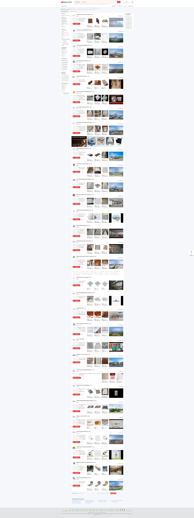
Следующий (113, 493)
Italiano (97, 510)
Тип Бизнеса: (75, 33)
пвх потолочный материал (98, 273)
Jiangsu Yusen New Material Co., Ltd (83, 225)
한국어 (105, 510)
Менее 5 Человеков (65, 77)
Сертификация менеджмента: (77, 331)
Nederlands (111, 510)
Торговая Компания (64, 31)
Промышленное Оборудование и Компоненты (64, 21)
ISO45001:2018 (64, 52)
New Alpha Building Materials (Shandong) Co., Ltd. (85, 292)
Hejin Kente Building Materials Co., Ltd (83, 431)
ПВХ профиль (101, 271)
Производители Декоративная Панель (132, 27)
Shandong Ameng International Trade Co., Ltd (84, 240)
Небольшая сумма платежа (65, 45)
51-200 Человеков (65, 76)
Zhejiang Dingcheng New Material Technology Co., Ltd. (86, 256)
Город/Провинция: (76, 20)
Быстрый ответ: (75, 19)
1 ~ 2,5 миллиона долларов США (64, 69)
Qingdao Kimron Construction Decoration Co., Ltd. (85, 446)
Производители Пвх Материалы (131, 22)
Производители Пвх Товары (76, 501)
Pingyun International (80, 339)
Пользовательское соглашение (80, 509)
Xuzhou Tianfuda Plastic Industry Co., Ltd (83, 323)
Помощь (120, 6)
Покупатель (113, 6)
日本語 (80, 510)
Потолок (87, 271)
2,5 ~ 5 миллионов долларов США (64, 66)
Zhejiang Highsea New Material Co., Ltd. (83, 148)
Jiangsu (63, 88)
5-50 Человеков (65, 74)
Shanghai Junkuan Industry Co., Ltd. (82, 416)
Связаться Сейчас (77, 24)
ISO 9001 (63, 53)
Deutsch (90, 510)
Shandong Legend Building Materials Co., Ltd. (84, 210)
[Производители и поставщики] (66, 2)
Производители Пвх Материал (89, 501)
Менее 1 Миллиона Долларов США (65, 60)
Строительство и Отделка (65, 15)
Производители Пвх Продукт (89, 500)
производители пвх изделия (94, 4)
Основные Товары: (76, 18)
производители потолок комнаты (84, 4)
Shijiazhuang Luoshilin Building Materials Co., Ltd (85, 91)
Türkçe (120, 510)
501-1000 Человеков (65, 80)
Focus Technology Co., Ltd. (96, 512)
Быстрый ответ (64, 41)
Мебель (63, 26)
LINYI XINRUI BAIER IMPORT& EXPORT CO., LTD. (85, 179)
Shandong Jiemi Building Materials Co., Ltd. (84, 29)
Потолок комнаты (76, 271)
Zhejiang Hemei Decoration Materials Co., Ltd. (84, 14)
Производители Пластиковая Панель (132, 25)
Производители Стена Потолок (131, 16)
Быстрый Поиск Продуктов (110, 509)
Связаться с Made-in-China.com (100, 509)
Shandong (63, 86)
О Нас (70, 509)
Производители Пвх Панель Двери (77, 500)
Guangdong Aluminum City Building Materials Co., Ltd (86, 462)
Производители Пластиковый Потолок (132, 18)
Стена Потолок (106, 273)
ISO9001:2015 (64, 49)
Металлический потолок (114, 271)
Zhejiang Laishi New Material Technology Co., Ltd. (85, 122)
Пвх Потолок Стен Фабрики (102, 501)
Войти (132, 2)
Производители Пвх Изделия (102, 500)
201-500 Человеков (65, 78)
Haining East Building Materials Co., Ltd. (83, 477)
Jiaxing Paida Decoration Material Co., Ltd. (84, 385)
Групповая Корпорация (65, 35)
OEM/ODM (64, 40)
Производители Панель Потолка (131, 23)
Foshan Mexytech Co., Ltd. (81, 308)
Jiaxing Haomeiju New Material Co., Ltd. (83, 60)
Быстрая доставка (65, 43)
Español (86, 510)
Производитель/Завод (65, 33)
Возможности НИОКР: (76, 51)
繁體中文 (77, 510)
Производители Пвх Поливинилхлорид (117, 500)
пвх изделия (83, 271)
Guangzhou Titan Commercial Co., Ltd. (83, 354)
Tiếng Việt (123, 510)
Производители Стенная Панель (131, 20)
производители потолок (102, 4)
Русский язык (101, 510)
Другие (63, 37)
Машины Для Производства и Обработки (64, 18)
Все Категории (64, 6)
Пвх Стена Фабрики (114, 501)
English (70, 510)
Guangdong (64, 84)
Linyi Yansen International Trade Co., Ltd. (83, 107)
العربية (107, 510)
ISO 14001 (64, 51)
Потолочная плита (94, 271)
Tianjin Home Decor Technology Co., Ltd (83, 277)
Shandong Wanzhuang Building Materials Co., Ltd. (85, 369)
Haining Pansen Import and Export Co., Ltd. (84, 163)
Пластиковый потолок (114, 273)
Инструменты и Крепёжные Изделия (64, 24)
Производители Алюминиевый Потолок (132, 19)
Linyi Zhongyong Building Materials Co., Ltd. (84, 45)
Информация (117, 509)
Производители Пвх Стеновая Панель (132, 24)
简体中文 (73, 510)
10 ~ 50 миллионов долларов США (64, 62)
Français (83, 510)
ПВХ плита (106, 271)
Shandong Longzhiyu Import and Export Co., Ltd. (85, 194)
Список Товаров (64, 11)
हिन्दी (114, 510)
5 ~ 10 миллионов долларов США (64, 64)
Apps (125, 6)
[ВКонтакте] (120, 509)
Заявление (73, 509)
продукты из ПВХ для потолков (87, 273)
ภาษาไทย (117, 510)
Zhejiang (63, 87)
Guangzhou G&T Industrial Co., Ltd (82, 76)
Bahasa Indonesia (128, 510)
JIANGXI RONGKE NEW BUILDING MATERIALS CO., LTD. (86, 400)
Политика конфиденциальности (90, 509)
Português (93, 510)
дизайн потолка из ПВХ (77, 273)
